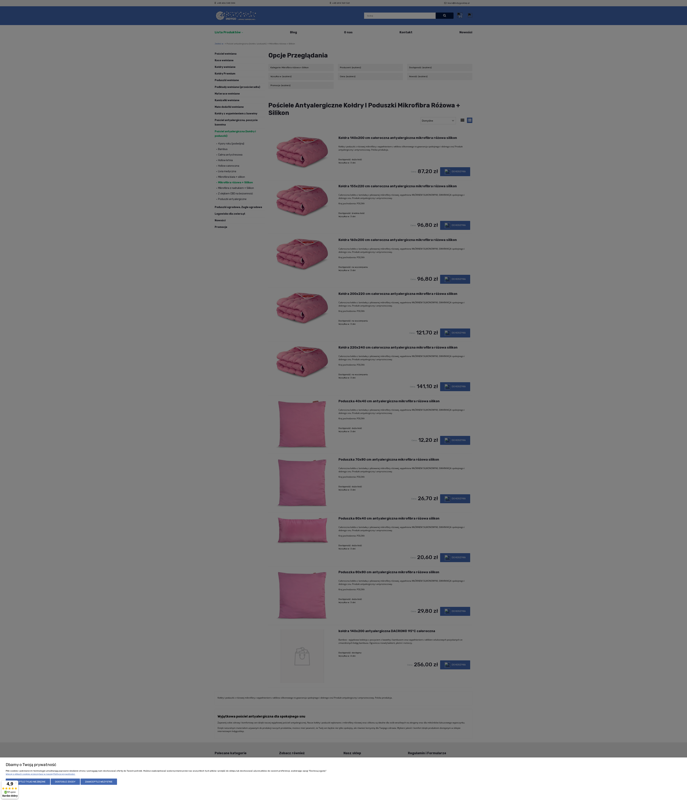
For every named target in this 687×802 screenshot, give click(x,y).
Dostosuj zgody (65, 781)
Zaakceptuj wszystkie (99, 781)
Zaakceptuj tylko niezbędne (28, 781)
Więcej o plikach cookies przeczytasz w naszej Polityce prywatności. (40, 774)
